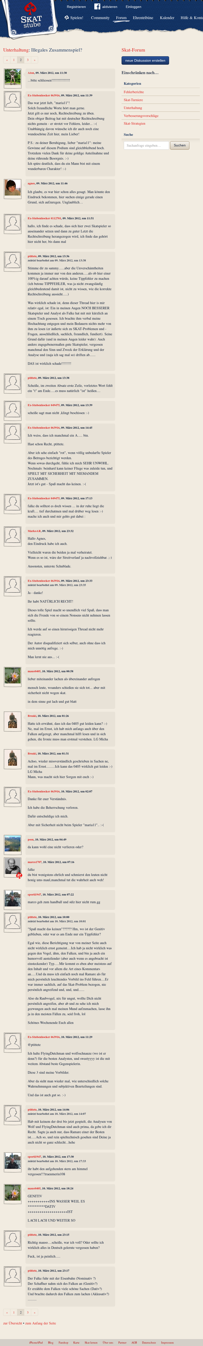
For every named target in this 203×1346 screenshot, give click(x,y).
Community (100, 17)
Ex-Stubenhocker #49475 (44, 405)
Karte (76, 1342)
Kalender (167, 17)
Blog (50, 1342)
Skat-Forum (133, 49)
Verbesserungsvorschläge (141, 115)
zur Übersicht (12, 1323)
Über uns (108, 1342)
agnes (31, 183)
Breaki (32, 716)
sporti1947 (34, 894)
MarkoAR (34, 531)
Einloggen (133, 7)
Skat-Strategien (134, 123)
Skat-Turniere (133, 99)
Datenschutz (149, 1342)
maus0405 (34, 671)
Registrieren (76, 7)
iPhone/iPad (36, 1342)
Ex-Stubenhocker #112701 (44, 218)
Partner (122, 1342)
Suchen (180, 145)
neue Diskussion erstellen (145, 60)
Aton (31, 73)
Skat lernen (91, 1342)
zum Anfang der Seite (40, 1323)
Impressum (167, 1342)
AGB (134, 1342)
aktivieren (109, 7)
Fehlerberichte (134, 91)
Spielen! (76, 17)
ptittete (32, 256)
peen (31, 839)
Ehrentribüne (143, 17)
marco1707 (35, 862)
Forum (121, 17)
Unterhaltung (16, 49)
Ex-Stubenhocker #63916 (44, 95)
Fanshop (63, 1342)
